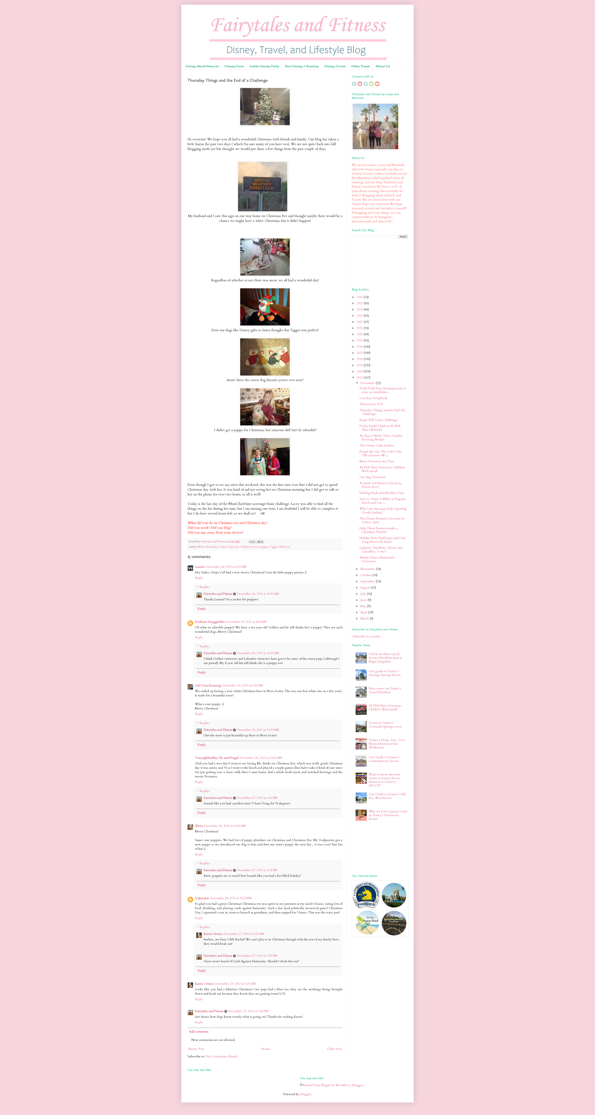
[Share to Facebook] (259, 541)
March (365, 618)
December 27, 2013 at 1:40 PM (248, 1011)
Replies (205, 587)
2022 (360, 322)
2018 (360, 347)
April (364, 612)
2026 (360, 297)
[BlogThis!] (253, 541)
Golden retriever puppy (254, 547)
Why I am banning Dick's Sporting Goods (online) (383, 511)
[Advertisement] (371, 262)
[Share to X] (256, 541)
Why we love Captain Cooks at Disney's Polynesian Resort (388, 815)
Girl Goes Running (208, 685)
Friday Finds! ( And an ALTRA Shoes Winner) (380, 428)
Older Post (334, 1049)
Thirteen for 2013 (371, 404)
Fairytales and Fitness (218, 594)
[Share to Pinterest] (262, 541)
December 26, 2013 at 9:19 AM (242, 685)
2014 (360, 371)
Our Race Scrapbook (373, 398)
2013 (360, 378)
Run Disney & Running (301, 66)
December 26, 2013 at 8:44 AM (246, 622)
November (368, 569)
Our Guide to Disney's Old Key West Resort (387, 796)
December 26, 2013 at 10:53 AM (261, 758)
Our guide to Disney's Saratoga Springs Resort (385, 673)
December (368, 383)
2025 (360, 303)
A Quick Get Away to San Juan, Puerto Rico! (380, 485)
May (363, 606)
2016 (360, 359)
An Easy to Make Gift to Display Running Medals (381, 438)
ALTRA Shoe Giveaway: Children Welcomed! (382, 469)
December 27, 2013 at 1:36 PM (257, 798)
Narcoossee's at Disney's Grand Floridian (385, 690)
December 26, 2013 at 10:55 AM (258, 730)
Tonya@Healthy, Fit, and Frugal (217, 758)
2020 (360, 334)
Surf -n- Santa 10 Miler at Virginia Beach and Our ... (382, 501)
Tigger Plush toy (280, 547)
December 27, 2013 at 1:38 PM (257, 870)
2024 (360, 309)
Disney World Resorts (202, 66)
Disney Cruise (335, 66)
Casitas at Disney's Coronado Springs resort (385, 725)
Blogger (305, 1094)
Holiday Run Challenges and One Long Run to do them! (382, 540)
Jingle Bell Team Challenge (378, 420)
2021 (360, 328)
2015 (360, 365)
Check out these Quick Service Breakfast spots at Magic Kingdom (385, 658)
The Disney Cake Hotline (376, 445)
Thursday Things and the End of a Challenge (382, 412)
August (365, 587)
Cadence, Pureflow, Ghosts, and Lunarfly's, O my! (380, 550)
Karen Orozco (213, 934)
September (368, 581)
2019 (360, 340)
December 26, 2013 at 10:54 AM (258, 653)
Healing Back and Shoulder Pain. (381, 493)
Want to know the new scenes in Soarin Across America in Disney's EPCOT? (384, 780)
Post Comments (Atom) (221, 1056)
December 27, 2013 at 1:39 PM (257, 956)
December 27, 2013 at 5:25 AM (244, 934)
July (363, 594)
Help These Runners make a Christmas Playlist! (378, 530)
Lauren (200, 567)
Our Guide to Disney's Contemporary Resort (384, 759)
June (364, 600)
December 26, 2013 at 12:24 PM (231, 898)
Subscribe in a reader (367, 636)
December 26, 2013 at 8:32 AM (226, 567)
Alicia (199, 826)
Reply (199, 578)
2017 (360, 353)
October (366, 575)
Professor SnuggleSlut (210, 622)
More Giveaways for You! (376, 461)
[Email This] (250, 541)
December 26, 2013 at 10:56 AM (225, 826)
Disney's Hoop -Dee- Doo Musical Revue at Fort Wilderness (387, 744)
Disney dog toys (228, 547)
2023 (360, 316)
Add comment (198, 1031)
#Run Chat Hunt (208, 547)
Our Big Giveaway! (372, 477)
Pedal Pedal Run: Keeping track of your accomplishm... (382, 390)
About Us (382, 66)
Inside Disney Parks (264, 66)
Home (265, 1049)
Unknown (202, 898)
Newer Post (196, 1049)
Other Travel (360, 66)
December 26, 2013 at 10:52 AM (258, 594)
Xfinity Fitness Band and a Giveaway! (377, 559)
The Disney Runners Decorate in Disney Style (382, 520)
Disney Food (234, 66)
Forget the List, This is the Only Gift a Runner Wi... (380, 453)
